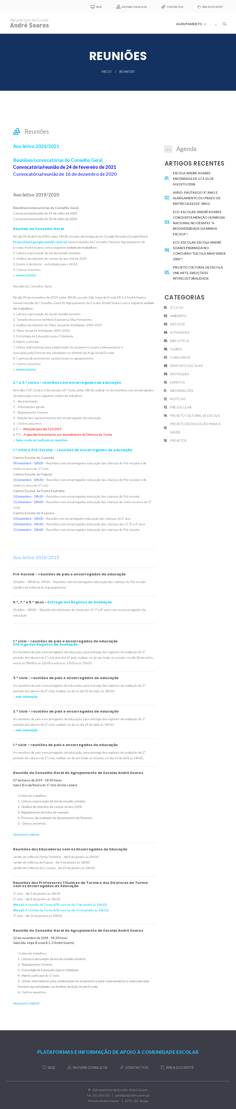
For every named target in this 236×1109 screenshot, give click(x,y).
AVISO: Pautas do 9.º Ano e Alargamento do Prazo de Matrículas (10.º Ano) (197, 197)
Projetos (178, 440)
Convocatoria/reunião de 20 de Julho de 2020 (45, 219)
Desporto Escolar (186, 366)
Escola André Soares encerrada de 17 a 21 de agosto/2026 (193, 178)
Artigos (177, 324)
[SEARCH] (224, 36)
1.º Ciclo (176, 307)
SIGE (99, 7)
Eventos (177, 382)
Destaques (179, 374)
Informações (182, 391)
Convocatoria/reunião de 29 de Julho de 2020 (45, 213)
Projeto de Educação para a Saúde (195, 428)
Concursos (180, 357)
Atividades (179, 332)
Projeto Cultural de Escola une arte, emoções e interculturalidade (198, 272)
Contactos (175, 7)
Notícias (178, 399)
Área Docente (212, 7)
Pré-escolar (181, 407)
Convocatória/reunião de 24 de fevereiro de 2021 (64, 167)
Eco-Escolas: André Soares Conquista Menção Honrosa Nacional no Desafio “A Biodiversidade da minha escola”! (199, 223)
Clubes (176, 349)
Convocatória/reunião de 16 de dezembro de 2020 (65, 174)
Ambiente (178, 316)
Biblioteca (179, 341)
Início (106, 71)
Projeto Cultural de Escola (195, 415)
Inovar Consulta (134, 7)
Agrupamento (189, 24)
